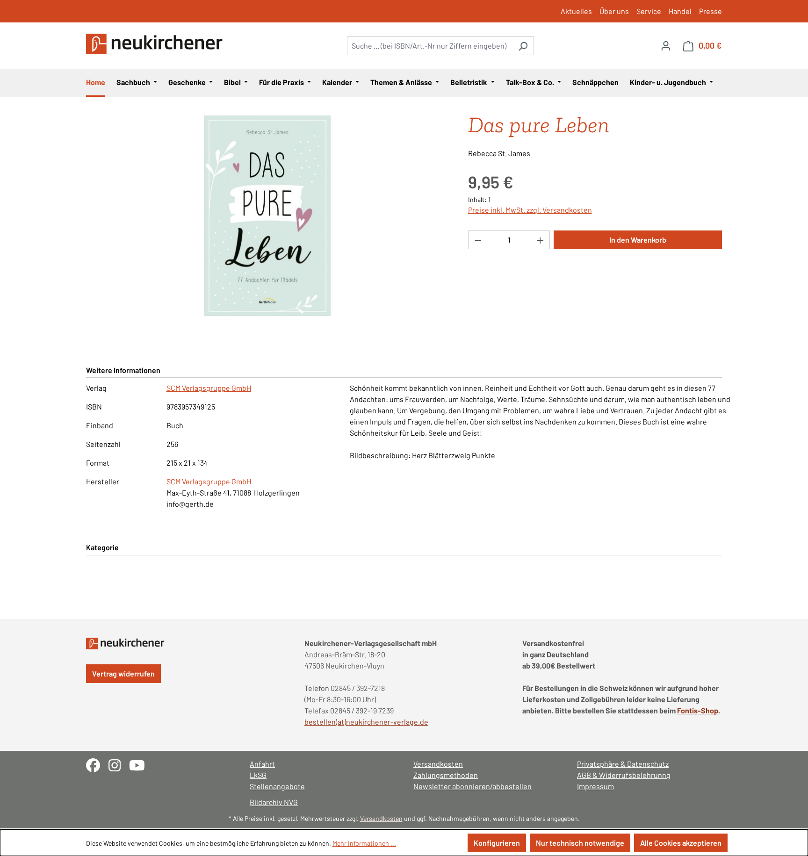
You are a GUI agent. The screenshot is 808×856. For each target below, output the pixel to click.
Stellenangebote (277, 786)
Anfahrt (262, 763)
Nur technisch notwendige (580, 842)
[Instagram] (118, 764)
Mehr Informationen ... (364, 843)
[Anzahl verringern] (478, 239)
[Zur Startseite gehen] (156, 44)
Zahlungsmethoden (445, 774)
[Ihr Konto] (666, 45)
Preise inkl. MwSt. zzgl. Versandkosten (530, 209)
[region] (268, 216)
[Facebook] (97, 764)
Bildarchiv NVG (274, 802)
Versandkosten (438, 763)
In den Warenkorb (637, 239)
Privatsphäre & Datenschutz (623, 763)
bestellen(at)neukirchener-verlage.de (366, 721)
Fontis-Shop (697, 710)
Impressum (595, 786)
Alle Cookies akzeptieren (680, 842)
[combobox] (429, 45)
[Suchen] (523, 45)
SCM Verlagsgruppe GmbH (208, 387)
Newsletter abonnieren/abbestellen (472, 786)
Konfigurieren (497, 842)
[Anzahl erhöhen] (540, 239)
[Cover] (267, 216)
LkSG (258, 774)
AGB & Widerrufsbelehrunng (624, 774)
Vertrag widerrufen (123, 673)
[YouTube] (140, 764)
